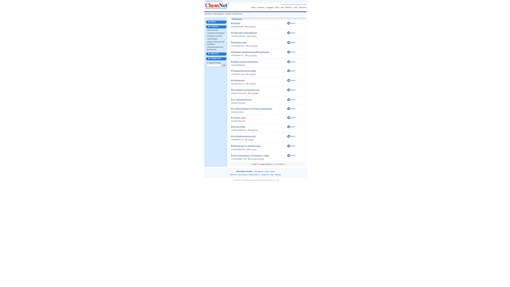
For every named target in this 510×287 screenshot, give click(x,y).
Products (261, 8)
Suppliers (270, 8)
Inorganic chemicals (215, 36)
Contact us (298, 4)
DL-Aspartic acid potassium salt (246, 90)
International (258, 171)
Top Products (243, 175)
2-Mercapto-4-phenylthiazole (245, 33)
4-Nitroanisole (239, 80)
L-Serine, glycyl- (239, 118)
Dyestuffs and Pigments (216, 33)
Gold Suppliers (218, 14)
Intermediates (213, 39)
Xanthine (236, 23)
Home (253, 8)
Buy (277, 8)
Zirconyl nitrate (239, 127)
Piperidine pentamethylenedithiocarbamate (251, 52)
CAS (295, 8)
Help (305, 4)
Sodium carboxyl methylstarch (245, 62)
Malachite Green (240, 42)
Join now (289, 4)
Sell (282, 8)
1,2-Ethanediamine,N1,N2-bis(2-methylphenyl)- (253, 108)
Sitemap (278, 175)
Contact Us (265, 175)
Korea (272, 171)
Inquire (293, 23)
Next (282, 164)
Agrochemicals (213, 30)
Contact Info (216, 58)
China (267, 171)
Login (283, 4)
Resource (303, 8)
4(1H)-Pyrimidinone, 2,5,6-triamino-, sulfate (251, 155)
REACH (289, 8)
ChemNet (208, 14)
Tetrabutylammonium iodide (244, 71)
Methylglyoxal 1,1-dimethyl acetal (247, 146)
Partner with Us (254, 175)
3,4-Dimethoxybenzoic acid (244, 136)
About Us (214, 54)
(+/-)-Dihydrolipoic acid (242, 99)
